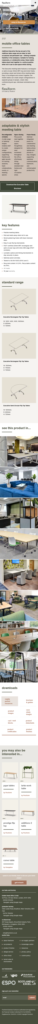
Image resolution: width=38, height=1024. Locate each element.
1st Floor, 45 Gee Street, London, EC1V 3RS (16, 898)
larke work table (26, 787)
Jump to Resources (18, 22)
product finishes (29, 730)
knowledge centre (27, 944)
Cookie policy (25, 955)
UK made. (7, 268)
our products (8, 944)
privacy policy (26, 952)
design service (8, 952)
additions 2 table (26, 824)
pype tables (9, 785)
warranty (12, 271)
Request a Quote (12, 28)
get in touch (19, 882)
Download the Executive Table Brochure (17, 186)
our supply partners (27, 940)
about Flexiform (9, 940)
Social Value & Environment (8, 960)
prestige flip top (9, 824)
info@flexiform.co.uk (10, 933)
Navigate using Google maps (12, 902)
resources (24, 948)
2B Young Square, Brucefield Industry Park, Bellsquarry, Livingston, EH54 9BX (16, 923)
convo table (8, 860)
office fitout (7, 955)
